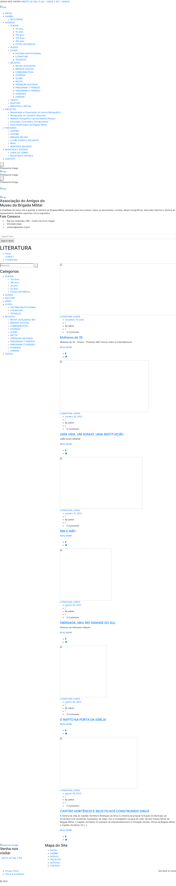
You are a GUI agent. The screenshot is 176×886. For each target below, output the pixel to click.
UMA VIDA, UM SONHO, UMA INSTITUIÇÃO (91, 434)
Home (8, 253)
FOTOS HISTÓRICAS (25, 44)
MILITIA (19, 81)
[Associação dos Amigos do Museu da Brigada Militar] (3, 6)
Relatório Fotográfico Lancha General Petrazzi (32, 118)
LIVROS (14, 50)
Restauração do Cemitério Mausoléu (28, 115)
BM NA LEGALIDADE (25, 66)
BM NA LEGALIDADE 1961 (22, 319)
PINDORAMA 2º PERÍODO (27, 90)
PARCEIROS (10, 128)
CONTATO (10, 159)
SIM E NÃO (68, 531)
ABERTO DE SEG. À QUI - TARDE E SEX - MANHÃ (45, 1)
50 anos (19, 31)
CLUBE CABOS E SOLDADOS (24, 140)
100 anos (19, 35)
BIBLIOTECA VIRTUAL (20, 106)
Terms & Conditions (14, 874)
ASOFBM (14, 131)
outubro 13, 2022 (73, 513)
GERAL (8, 301)
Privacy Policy (12, 871)
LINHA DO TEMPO (19, 152)
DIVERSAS (20, 75)
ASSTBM (14, 134)
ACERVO (54, 856)
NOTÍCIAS (55, 862)
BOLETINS (15, 103)
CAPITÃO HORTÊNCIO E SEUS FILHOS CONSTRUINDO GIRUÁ (104, 811)
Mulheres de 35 (71, 337)
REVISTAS (15, 62)
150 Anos (19, 38)
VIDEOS (14, 100)
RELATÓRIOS (16, 19)
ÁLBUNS (14, 25)
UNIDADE (20, 97)
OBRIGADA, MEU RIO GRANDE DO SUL (88, 623)
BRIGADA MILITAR (19, 137)
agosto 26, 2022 (73, 605)
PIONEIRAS (20, 93)
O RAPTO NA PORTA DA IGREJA (83, 720)
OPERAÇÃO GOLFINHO (26, 84)
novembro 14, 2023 (74, 319)
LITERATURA (21, 56)
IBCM (12, 143)
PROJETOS (10, 109)
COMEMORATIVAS (24, 72)
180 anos (19, 41)
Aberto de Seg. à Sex (12, 858)
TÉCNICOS (20, 59)
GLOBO (19, 78)
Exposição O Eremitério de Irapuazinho (29, 121)
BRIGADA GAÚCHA (24, 69)
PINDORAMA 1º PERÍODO (27, 87)
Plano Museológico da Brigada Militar (28, 124)
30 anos (19, 28)
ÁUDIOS (14, 47)
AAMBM (9, 16)
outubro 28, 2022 (73, 416)
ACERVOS (10, 22)
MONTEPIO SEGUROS (21, 146)
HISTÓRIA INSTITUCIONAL (28, 53)
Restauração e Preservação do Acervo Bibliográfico (35, 112)
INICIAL (8, 13)
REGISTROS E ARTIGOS (16, 149)
